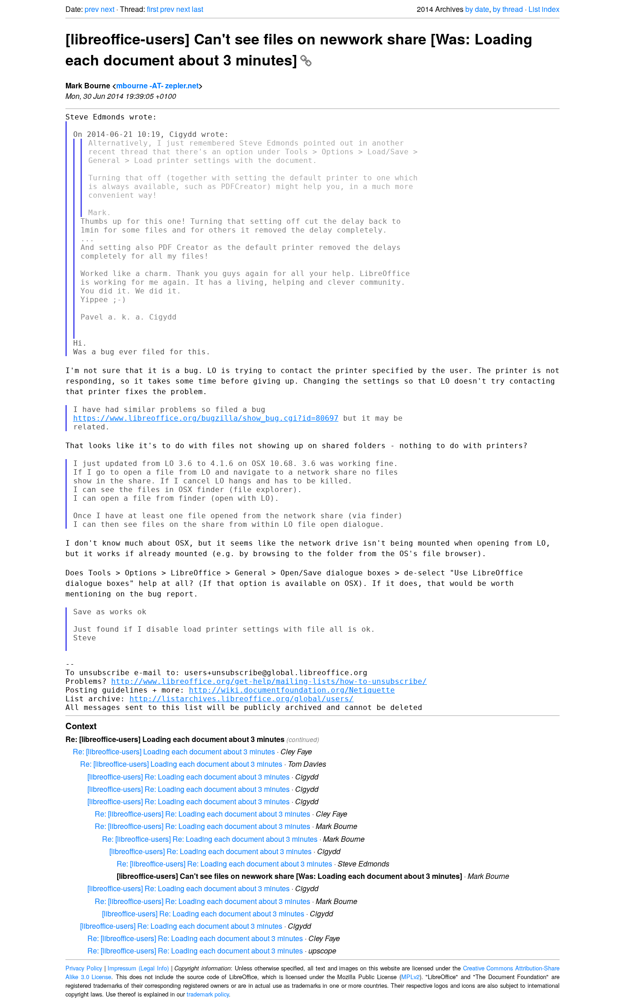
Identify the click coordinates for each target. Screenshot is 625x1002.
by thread (508, 9)
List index (544, 9)
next (107, 9)
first (152, 9)
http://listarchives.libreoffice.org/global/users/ (241, 698)
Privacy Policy (83, 968)
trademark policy (208, 994)
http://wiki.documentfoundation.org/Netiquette (292, 690)
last (197, 9)
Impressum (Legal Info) (138, 968)
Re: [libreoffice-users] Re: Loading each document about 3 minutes (202, 813)
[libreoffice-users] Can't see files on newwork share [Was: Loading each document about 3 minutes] (299, 49)
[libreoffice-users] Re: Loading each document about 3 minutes (188, 776)
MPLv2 (410, 976)
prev (92, 9)
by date (477, 9)
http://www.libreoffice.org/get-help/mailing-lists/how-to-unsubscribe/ (269, 681)
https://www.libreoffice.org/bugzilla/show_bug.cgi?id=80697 (206, 418)
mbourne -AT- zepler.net (157, 85)
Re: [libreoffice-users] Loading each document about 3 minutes (174, 751)
